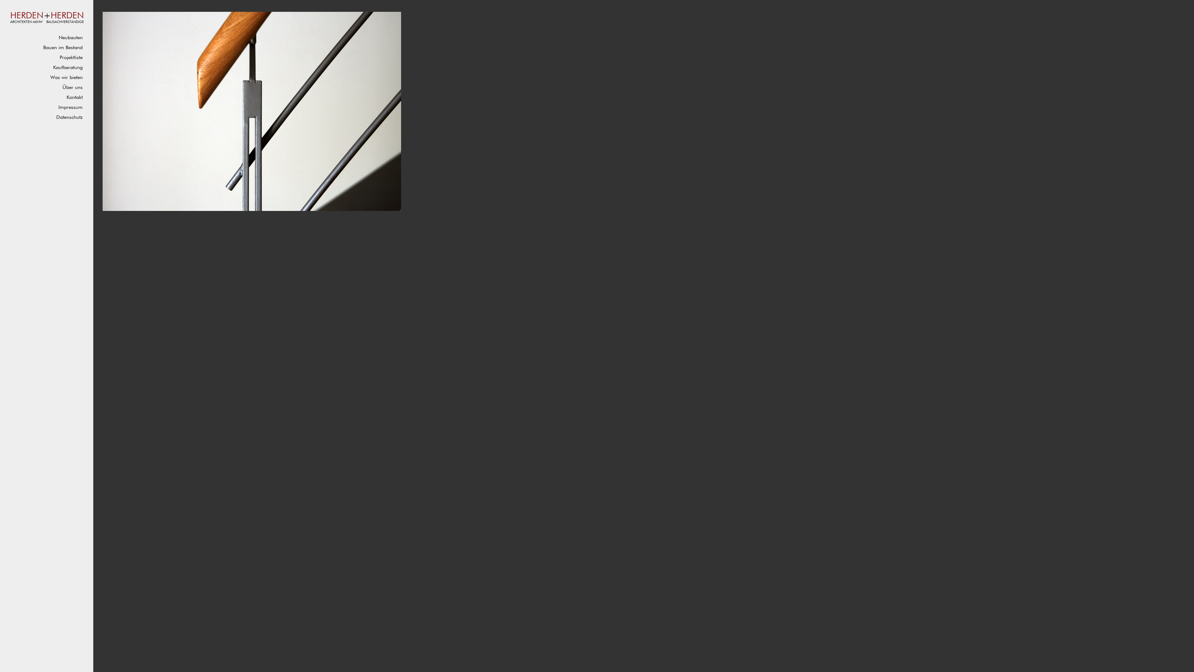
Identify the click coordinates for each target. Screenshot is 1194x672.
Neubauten (71, 37)
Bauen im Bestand (63, 47)
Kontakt (75, 97)
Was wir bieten (66, 77)
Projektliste (71, 57)
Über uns (72, 87)
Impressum (70, 107)
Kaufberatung (68, 67)
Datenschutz (69, 117)
